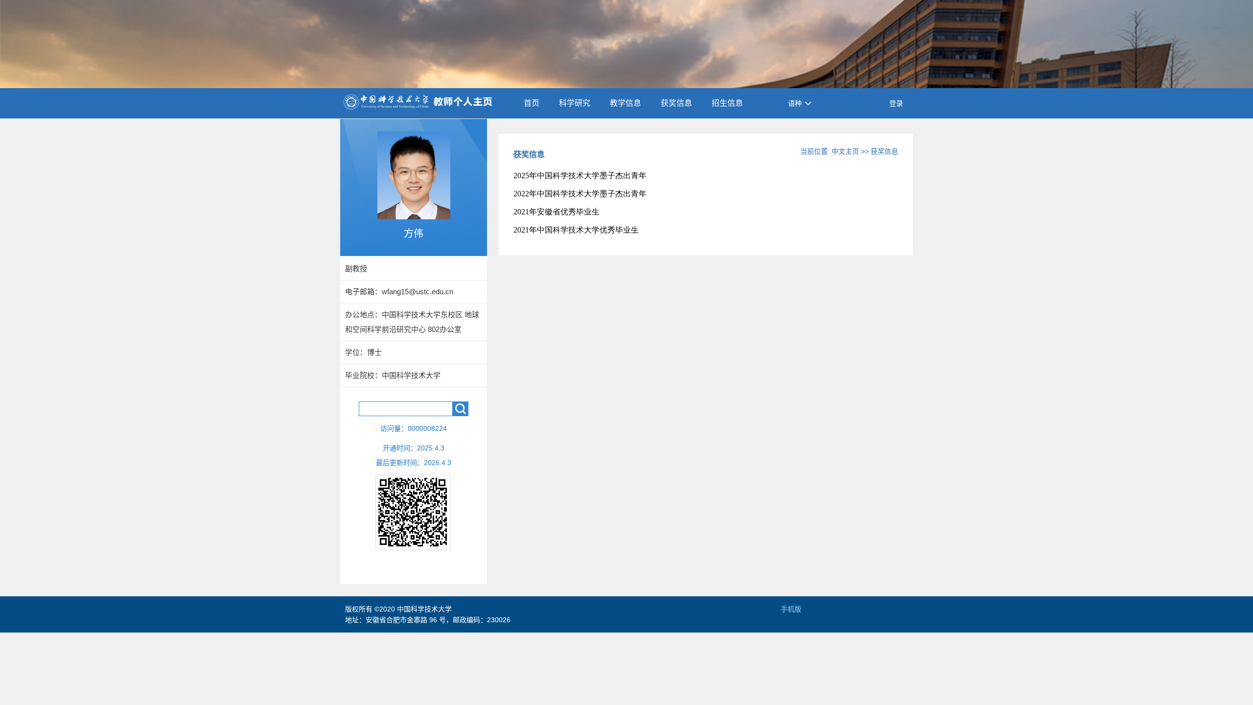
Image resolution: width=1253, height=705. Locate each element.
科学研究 (574, 103)
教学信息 (625, 103)
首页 (531, 103)
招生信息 (727, 103)
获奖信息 (676, 103)
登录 (896, 103)
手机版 (791, 609)
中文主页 (845, 151)
